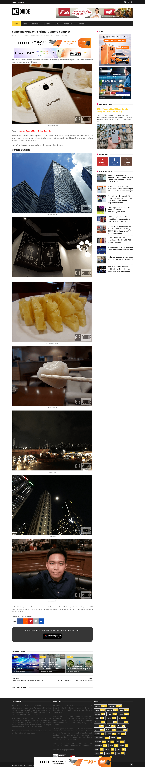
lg (119, 718)
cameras (51, 35)
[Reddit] (25, 621)
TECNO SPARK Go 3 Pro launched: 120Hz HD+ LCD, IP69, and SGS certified (119, 240)
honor (109, 714)
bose (118, 753)
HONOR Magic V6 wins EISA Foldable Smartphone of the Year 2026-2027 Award (119, 219)
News (25, 24)
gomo (122, 745)
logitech (98, 742)
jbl (108, 742)
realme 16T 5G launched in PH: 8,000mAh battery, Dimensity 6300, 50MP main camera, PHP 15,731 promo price (119, 230)
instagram (98, 745)
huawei (97, 706)
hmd (97, 749)
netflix (97, 734)
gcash (108, 726)
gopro (118, 749)
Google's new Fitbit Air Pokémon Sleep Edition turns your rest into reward (120, 249)
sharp (120, 730)
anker (111, 745)
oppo (97, 710)
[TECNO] (72, 762)
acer (96, 726)
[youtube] (131, 2)
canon (109, 734)
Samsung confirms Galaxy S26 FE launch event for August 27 (79, 667)
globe (121, 714)
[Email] (36, 621)
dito (119, 726)
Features (35, 24)
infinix (109, 718)
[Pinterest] (30, 621)
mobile (57, 35)
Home (16, 24)
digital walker (99, 738)
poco (97, 730)
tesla (97, 753)
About (14, 2)
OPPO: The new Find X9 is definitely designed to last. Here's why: (112, 110)
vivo (121, 710)
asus (97, 718)
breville (108, 753)
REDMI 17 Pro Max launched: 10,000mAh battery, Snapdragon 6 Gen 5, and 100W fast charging (120, 188)
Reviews (47, 24)
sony (120, 722)
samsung (63, 35)
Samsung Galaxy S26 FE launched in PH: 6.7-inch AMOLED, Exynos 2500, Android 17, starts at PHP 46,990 (52, 665)
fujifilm (108, 730)
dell (118, 742)
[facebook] (122, 2)
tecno (110, 722)
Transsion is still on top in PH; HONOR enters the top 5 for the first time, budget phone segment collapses (120, 199)
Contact (21, 2)
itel (119, 734)
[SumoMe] (41, 621)
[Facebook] (20, 621)
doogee (113, 738)
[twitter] (128, 2)
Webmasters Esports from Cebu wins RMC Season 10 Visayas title (120, 258)
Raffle (57, 24)
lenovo (97, 722)
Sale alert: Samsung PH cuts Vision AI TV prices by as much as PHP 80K (25, 666)
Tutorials (68, 24)
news (16, 657)
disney (107, 749)
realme (97, 714)
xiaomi (109, 710)
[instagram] (125, 2)
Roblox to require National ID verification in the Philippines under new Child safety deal (119, 269)
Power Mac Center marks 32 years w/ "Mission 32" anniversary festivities (119, 209)
